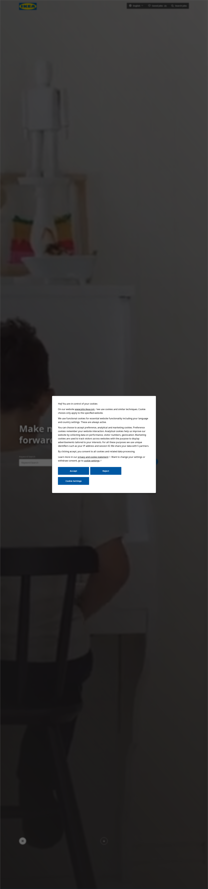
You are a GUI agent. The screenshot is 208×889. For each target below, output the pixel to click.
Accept (73, 470)
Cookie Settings (74, 481)
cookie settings (92, 460)
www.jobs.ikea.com (85, 409)
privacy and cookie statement (93, 457)
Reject (106, 470)
